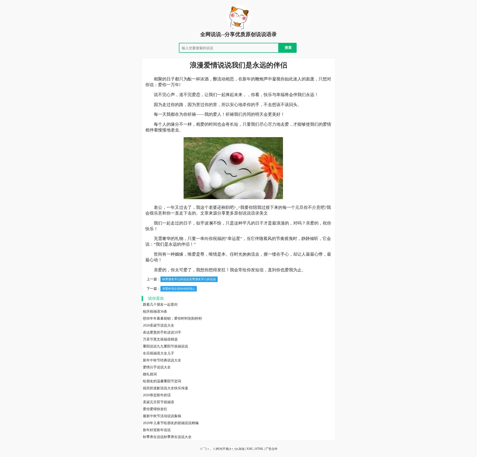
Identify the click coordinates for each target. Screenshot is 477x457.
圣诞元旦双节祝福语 (158, 402)
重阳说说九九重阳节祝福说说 (165, 346)
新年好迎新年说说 (157, 430)
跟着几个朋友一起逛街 (160, 304)
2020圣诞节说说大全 (158, 325)
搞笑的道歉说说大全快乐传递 (165, 388)
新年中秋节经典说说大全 (162, 360)
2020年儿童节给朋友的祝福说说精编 (171, 423)
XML (249, 449)
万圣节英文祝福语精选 (160, 339)
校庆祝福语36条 (155, 311)
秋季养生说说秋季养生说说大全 (167, 437)
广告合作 (272, 449)
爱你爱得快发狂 (155, 409)
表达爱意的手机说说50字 (162, 332)
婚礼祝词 (150, 374)
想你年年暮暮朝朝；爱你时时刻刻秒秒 (172, 318)
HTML (259, 449)
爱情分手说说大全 (157, 367)
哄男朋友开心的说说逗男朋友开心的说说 (189, 279)
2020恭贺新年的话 (157, 395)
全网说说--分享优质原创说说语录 (238, 34)
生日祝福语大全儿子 (158, 353)
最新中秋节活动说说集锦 (162, 416)
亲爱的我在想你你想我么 (178, 288)
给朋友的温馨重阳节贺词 (162, 381)
